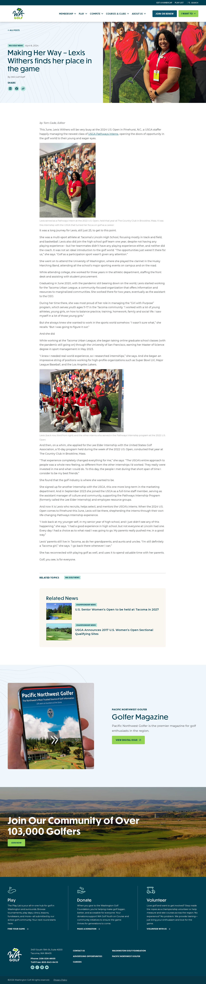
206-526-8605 (47, 958)
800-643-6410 (50, 962)
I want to (187, 13)
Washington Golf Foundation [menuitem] (129, 950)
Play (82, 13)
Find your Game (16, 929)
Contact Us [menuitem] (79, 950)
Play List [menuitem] (179, 2)
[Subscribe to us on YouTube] (47, 967)
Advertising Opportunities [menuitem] (87, 956)
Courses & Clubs (116, 13)
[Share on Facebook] (16, 88)
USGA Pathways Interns (103, 134)
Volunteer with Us (157, 929)
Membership (66, 13)
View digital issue (127, 740)
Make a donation (86, 929)
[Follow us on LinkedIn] (42, 967)
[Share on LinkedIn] (10, 88)
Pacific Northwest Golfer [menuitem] (126, 956)
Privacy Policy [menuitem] (60, 980)
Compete (95, 13)
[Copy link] (23, 88)
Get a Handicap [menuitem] (164, 2)
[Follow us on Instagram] (37, 967)
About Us (137, 13)
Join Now (16, 842)
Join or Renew (165, 13)
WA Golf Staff (18, 77)
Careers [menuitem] (77, 962)
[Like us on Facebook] (32, 967)
